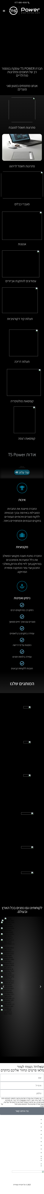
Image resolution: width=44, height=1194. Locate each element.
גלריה (38, 1130)
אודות (38, 1123)
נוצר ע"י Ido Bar (38, 1188)
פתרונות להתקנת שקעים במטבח (29, 1138)
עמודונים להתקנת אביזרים (31, 1141)
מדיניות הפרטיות (8, 1104)
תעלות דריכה (35, 1152)
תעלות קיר (36, 1156)
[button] (4, 11)
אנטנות (37, 1149)
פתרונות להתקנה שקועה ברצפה (29, 1145)
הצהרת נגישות (35, 1164)
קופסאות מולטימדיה (33, 1158)
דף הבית (37, 1119)
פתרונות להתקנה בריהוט (32, 1134)
